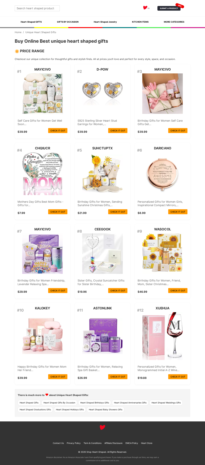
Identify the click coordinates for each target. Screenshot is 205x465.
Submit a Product (170, 7)
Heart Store (146, 443)
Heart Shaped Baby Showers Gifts (105, 409)
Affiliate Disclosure (113, 443)
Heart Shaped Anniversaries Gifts (130, 402)
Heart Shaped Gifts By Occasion (59, 402)
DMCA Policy (131, 443)
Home (18, 32)
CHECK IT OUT (57, 130)
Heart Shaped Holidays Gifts (70, 409)
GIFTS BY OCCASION (67, 22)
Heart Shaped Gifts (29, 402)
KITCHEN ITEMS (140, 22)
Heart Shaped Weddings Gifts (166, 402)
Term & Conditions (92, 443)
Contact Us (58, 443)
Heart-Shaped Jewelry (105, 22)
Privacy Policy (74, 443)
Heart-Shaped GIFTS (31, 22)
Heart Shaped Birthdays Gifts (94, 402)
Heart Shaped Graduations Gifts (35, 409)
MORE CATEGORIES (174, 22)
